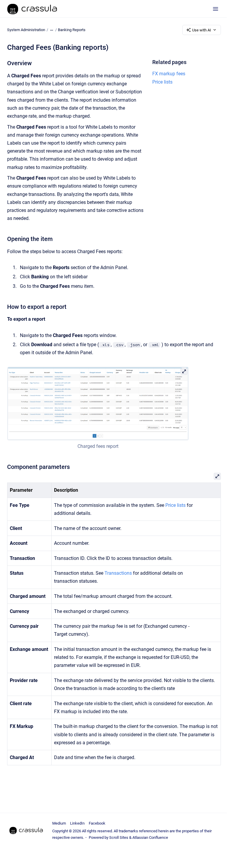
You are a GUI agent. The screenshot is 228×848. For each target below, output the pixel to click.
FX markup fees (168, 73)
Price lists (162, 82)
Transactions (118, 573)
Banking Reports (72, 30)
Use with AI (201, 30)
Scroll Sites (118, 837)
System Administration (26, 30)
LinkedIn (77, 823)
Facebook (97, 823)
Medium (59, 823)
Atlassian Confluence (150, 837)
